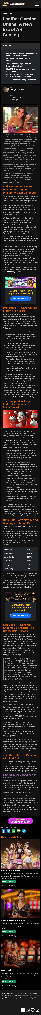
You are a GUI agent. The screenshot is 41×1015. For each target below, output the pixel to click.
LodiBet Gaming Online (12, 440)
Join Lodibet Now (21, 299)
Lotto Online (7, 970)
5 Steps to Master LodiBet (23, 397)
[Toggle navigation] (37, 4)
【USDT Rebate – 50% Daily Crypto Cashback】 (20, 292)
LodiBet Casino (25, 807)
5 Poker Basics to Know (13, 920)
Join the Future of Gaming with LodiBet (21, 80)
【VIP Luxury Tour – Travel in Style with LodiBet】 (20, 608)
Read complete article (9, 881)
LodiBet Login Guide (13, 272)
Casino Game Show (10, 870)
